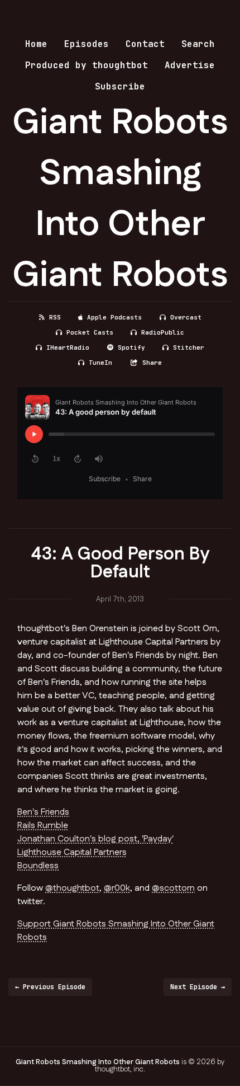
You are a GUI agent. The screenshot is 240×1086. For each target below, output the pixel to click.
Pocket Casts (89, 332)
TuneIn (100, 362)
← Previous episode (50, 986)
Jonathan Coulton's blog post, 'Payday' (95, 839)
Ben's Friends (43, 812)
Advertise (190, 65)
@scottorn (173, 888)
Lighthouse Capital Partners (72, 852)
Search (198, 44)
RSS (55, 317)
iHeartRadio (67, 347)
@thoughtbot (72, 888)
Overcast (185, 317)
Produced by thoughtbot (86, 65)
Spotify (131, 347)
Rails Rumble (42, 825)
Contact (145, 44)
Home (36, 44)
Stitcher (188, 347)
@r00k (117, 888)
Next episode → (197, 986)
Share (152, 362)
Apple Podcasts (114, 317)
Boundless (38, 865)
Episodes (86, 44)
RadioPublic (162, 332)
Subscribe (120, 86)
